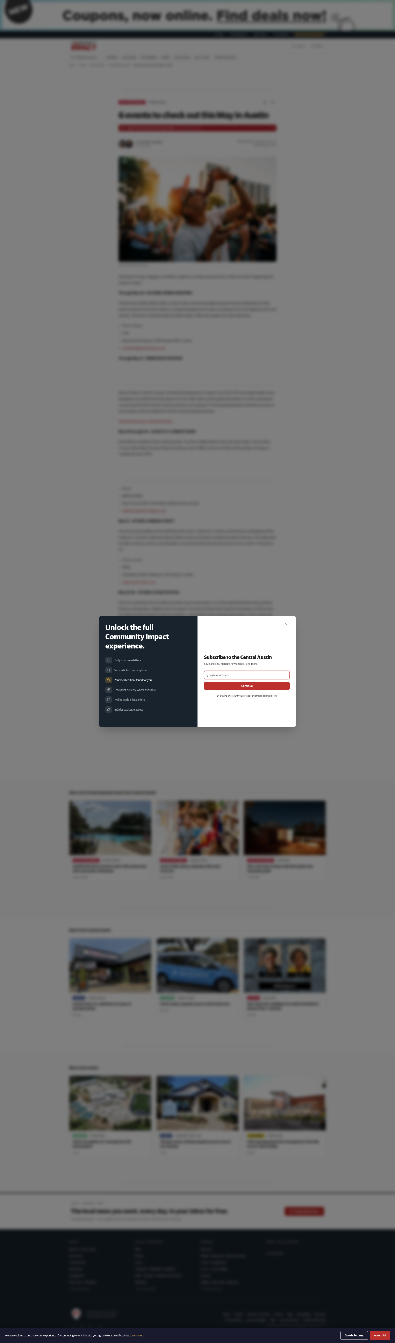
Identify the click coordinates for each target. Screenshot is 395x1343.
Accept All (380, 1335)
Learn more (137, 1335)
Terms (257, 695)
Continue (247, 686)
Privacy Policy (270, 695)
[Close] (286, 624)
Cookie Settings (354, 1335)
